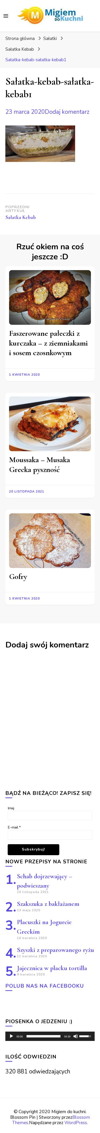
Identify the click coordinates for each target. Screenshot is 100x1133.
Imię (11, 808)
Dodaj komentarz (67, 112)
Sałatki (50, 38)
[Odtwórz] (11, 1036)
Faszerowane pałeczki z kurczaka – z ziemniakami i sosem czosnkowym (48, 343)
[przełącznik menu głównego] (5, 16)
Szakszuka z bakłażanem (48, 904)
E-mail (14, 827)
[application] (50, 1036)
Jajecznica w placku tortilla (52, 968)
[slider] (43, 1036)
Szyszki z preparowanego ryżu (55, 950)
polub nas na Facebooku (44, 986)
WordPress (75, 1122)
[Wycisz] (75, 1036)
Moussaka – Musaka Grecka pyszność (39, 464)
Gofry (18, 576)
